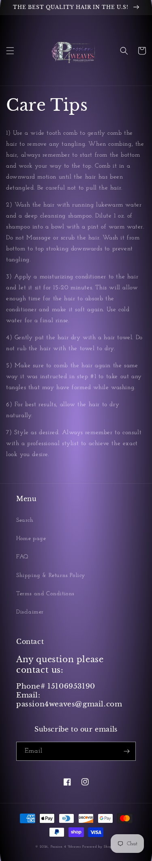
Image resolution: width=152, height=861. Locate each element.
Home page (31, 539)
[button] (10, 51)
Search (25, 520)
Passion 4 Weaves (66, 846)
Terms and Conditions (45, 594)
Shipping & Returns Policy (50, 576)
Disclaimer (30, 612)
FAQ (22, 557)
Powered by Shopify (99, 846)
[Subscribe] (126, 751)
